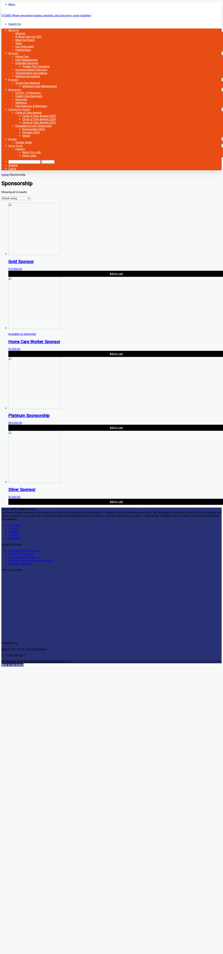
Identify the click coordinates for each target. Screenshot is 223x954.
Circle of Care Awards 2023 (39, 122)
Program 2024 (31, 132)
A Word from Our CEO (28, 36)
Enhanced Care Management (39, 86)
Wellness (21, 102)
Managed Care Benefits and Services (30, 560)
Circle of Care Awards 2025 (39, 116)
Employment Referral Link (24, 557)
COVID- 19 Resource (28, 93)
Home (5, 174)
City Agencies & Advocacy (31, 106)
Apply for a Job (31, 152)
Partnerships (23, 50)
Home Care (22, 56)
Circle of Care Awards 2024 (39, 119)
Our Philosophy (24, 46)
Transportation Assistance (31, 73)
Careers (20, 149)
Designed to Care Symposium (33, 126)
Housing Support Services (31, 69)
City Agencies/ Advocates (24, 550)
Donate (12, 139)
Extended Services (26, 63)
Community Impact (19, 109)
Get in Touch (15, 145)
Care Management (26, 60)
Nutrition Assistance (27, 76)
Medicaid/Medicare (20, 563)
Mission (20, 33)
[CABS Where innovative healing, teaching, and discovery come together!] (46, 15)
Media (26, 135)
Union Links (29, 155)
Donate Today (23, 142)
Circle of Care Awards (28, 112)
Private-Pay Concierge (36, 66)
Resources (14, 89)
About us (13, 30)
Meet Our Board (24, 40)
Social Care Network (27, 83)
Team (18, 43)
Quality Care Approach (28, 96)
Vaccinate (21, 99)
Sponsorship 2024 (33, 129)
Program (13, 79)
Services (13, 53)
